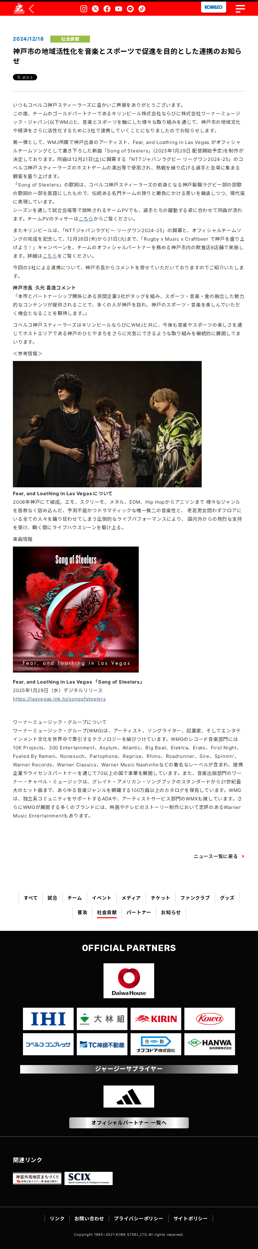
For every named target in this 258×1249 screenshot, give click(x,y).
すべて (31, 898)
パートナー (138, 912)
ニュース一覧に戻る (216, 856)
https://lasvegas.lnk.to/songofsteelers (59, 699)
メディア (131, 898)
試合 (53, 898)
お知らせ (171, 912)
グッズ (227, 898)
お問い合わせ (89, 1219)
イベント (102, 898)
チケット (161, 898)
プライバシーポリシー (139, 1219)
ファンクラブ (195, 898)
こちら (86, 219)
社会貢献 (107, 912)
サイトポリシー (190, 1219)
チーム (74, 898)
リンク (57, 1219)
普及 (82, 912)
